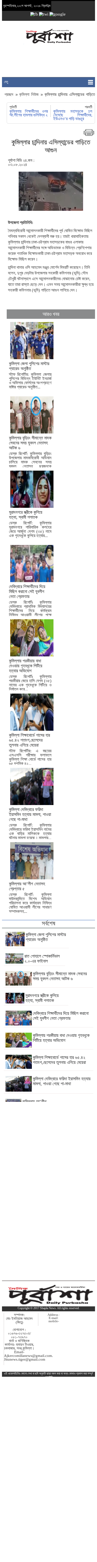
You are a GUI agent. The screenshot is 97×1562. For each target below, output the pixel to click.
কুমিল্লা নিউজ (29, 94)
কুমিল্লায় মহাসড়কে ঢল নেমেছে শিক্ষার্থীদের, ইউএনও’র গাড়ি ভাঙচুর (72, 115)
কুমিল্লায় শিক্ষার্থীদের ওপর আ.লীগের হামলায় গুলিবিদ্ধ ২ (28, 113)
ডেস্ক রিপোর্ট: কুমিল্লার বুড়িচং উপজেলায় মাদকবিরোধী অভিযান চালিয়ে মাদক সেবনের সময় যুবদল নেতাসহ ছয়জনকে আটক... (30, 454)
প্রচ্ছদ (9, 94)
